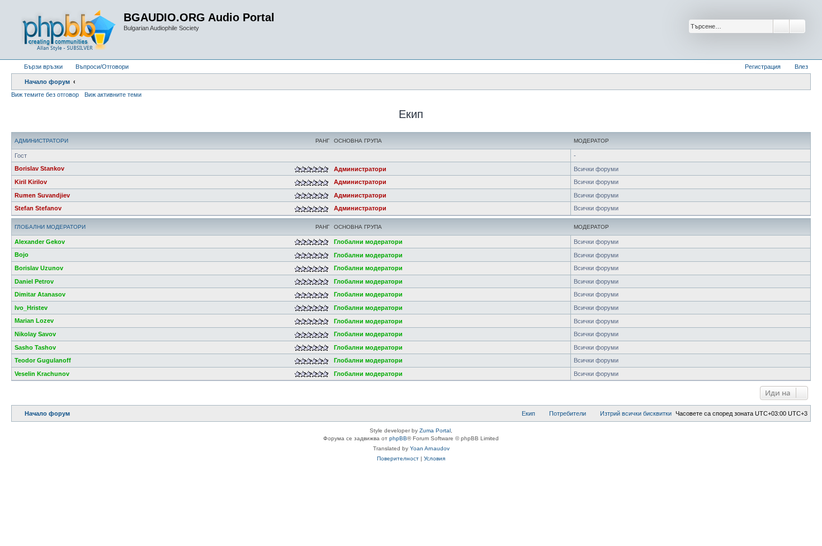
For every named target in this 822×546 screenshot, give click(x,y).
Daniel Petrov (34, 281)
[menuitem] (97, 66)
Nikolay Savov (35, 334)
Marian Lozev (34, 320)
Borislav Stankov (39, 168)
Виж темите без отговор (45, 94)
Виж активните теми (112, 94)
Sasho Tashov (35, 347)
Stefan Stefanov (38, 208)
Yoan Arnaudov (430, 448)
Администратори (41, 141)
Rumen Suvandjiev (42, 195)
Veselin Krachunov (42, 373)
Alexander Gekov (40, 241)
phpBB (398, 438)
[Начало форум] (69, 30)
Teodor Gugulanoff (43, 360)
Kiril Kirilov (31, 181)
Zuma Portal (435, 430)
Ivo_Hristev (31, 307)
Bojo (22, 254)
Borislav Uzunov (39, 268)
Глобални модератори (50, 227)
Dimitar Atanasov (40, 294)
